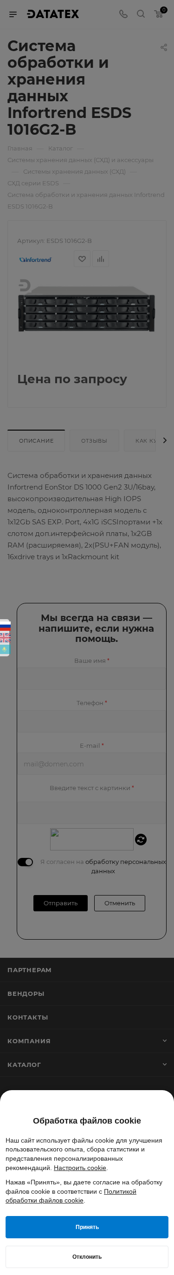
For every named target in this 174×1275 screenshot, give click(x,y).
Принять (87, 1227)
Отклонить (87, 1257)
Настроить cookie (80, 1167)
